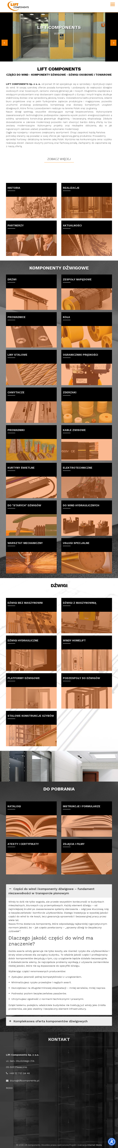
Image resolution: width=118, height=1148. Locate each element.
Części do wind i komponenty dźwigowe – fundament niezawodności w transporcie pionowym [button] (51, 891)
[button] (5, 43)
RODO (9, 1088)
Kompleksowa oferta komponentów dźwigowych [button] (50, 1021)
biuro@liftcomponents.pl (24, 1080)
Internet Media (94, 1145)
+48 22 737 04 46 (20, 1073)
